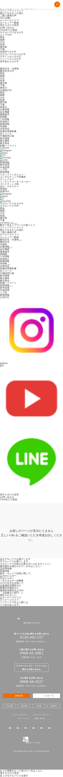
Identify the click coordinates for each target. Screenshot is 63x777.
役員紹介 (4, 121)
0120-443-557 (31, 637)
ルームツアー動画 (9, 22)
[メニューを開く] (57, 4)
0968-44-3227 (31, 681)
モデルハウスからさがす (13, 54)
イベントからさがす (10, 58)
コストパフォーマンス (11, 10)
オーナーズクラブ (9, 20)
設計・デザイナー (9, 186)
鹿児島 (3, 47)
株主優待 (4, 140)
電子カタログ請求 (9, 25)
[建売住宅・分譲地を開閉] (20, 240)
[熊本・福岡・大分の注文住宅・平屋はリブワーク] (10, 4)
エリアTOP (6, 34)
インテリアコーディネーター (15, 181)
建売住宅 (4, 241)
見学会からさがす (9, 61)
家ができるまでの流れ (11, 13)
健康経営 (4, 114)
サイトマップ (23, 718)
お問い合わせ (7, 27)
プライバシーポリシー (41, 715)
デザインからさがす (10, 56)
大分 (2, 42)
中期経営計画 (7, 136)
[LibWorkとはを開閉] (15, 223)
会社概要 (4, 112)
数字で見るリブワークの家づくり (17, 225)
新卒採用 (4, 164)
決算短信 (4, 128)
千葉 (2, 49)
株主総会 (4, 143)
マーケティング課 (9, 184)
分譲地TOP (6, 90)
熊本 (2, 37)
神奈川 (3, 87)
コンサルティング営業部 (13, 176)
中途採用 (4, 167)
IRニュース (6, 133)
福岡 (2, 39)
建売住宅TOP (7, 71)
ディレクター (7, 179)
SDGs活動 (5, 18)
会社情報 (24, 706)
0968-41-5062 (31, 653)
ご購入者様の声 (8, 15)
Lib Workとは (7, 222)
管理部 (3, 189)
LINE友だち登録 (8, 30)
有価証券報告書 (8, 131)
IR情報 (3, 263)
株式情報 (4, 138)
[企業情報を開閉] (11, 247)
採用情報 (4, 285)
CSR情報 (4, 119)
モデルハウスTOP (9, 205)
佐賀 (2, 44)
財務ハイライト (8, 145)
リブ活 (3, 169)
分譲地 (3, 244)
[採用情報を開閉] (9, 264)
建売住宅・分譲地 (9, 239)
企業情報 (4, 246)
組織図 (3, 116)
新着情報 (4, 124)
